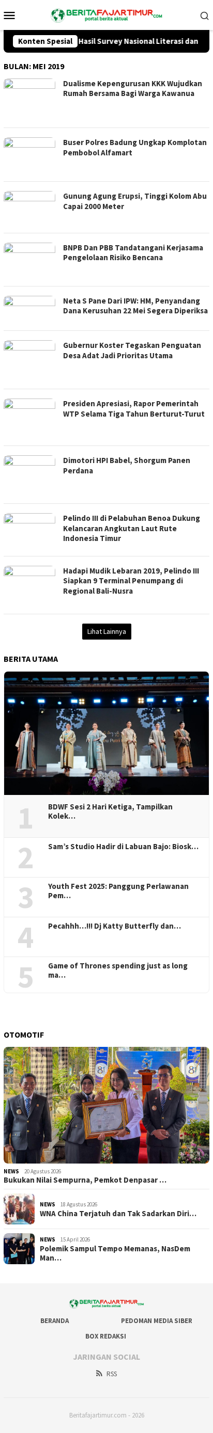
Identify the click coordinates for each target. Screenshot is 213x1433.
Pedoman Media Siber (156, 1320)
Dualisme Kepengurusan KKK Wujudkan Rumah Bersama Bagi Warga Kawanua (132, 88)
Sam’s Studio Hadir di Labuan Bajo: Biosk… (123, 846)
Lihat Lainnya (106, 631)
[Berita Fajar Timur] (107, 14)
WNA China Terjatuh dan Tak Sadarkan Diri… (118, 1213)
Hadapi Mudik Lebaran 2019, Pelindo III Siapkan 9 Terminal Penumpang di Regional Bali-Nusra (131, 581)
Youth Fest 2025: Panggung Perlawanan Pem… (118, 891)
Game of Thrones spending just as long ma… (118, 970)
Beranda (54, 1320)
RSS (111, 1374)
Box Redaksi (105, 1336)
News (11, 1171)
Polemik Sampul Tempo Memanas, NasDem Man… (115, 1253)
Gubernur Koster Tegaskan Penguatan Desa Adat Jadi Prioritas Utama (132, 350)
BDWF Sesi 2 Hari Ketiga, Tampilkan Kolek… (110, 811)
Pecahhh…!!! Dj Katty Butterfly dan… (114, 926)
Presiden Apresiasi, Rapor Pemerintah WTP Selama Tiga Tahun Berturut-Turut (134, 409)
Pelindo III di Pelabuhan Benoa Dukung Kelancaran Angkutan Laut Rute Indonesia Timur (131, 528)
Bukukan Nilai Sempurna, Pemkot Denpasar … (85, 1180)
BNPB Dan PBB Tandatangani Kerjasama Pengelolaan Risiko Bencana (133, 253)
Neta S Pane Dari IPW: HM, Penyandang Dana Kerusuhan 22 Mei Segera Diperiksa (135, 306)
